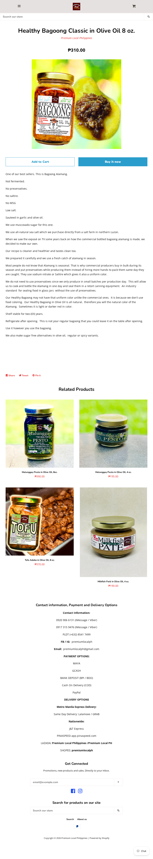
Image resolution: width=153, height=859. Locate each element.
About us (82, 819)
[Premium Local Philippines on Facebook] (73, 791)
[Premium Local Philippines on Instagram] (80, 791)
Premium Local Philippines (76, 38)
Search (70, 819)
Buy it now (113, 162)
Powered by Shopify (99, 838)
